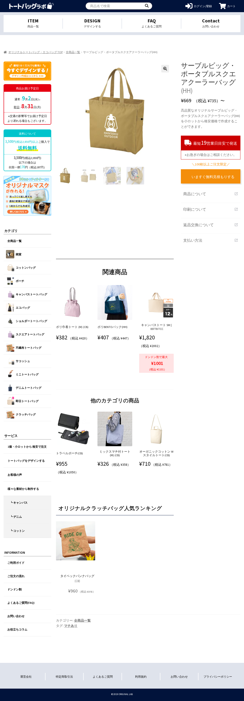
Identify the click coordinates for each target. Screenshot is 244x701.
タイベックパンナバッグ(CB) (77, 578)
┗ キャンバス (19, 502)
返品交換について (210, 224)
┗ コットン (17, 530)
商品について (210, 193)
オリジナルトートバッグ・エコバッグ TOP (35, 52)
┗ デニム (16, 516)
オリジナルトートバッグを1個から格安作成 (32, 6)
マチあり (70, 626)
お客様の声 (15, 474)
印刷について (210, 209)
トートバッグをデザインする (26, 460)
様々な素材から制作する (23, 489)
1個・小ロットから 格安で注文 (27, 446)
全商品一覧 (73, 52)
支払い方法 (210, 240)
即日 (17, 107)
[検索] (146, 6)
